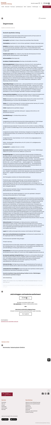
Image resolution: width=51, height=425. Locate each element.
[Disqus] (23, 369)
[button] (6, 3)
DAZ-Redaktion (4, 320)
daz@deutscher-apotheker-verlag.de (9, 321)
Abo (47, 6)
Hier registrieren (17, 304)
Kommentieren (43, 18)
